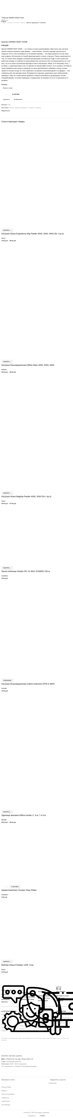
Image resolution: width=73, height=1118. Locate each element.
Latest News (5, 1101)
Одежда (3, 1030)
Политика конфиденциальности (63, 1021)
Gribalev (42, 1115)
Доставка (41, 1018)
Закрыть (5, 20)
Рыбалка (4, 1014)
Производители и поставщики (61, 1026)
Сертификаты (24, 1019)
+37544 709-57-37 (25, 1059)
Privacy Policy (6, 1087)
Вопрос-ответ (42, 1027)
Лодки (3, 1021)
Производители (24, 1022)
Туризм (3, 1027)
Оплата (40, 1014)
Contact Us (5, 1098)
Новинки (22, 1029)
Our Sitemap (5, 1105)
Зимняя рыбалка (6, 1018)
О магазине (41, 1024)
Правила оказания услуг (63, 1018)
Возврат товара (61, 1014)
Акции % (22, 1025)
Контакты (41, 1030)
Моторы (3, 1024)
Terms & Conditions (8, 1094)
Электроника (24, 1016)
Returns (4, 1091)
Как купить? (41, 1021)
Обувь (21, 1013)
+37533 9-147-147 (9, 1059)
